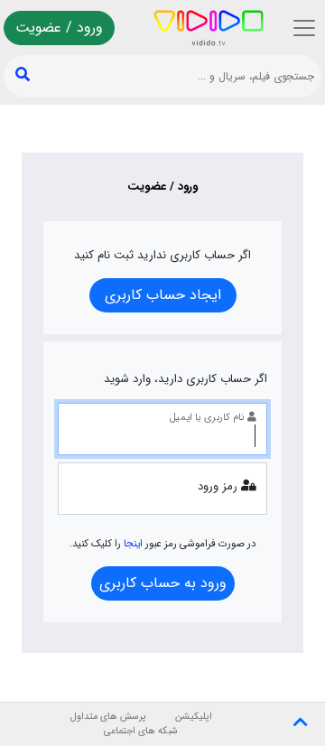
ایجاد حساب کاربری (163, 295)
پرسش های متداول (108, 716)
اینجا (133, 544)
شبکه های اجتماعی (141, 731)
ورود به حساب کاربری (163, 583)
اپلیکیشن (193, 716)
